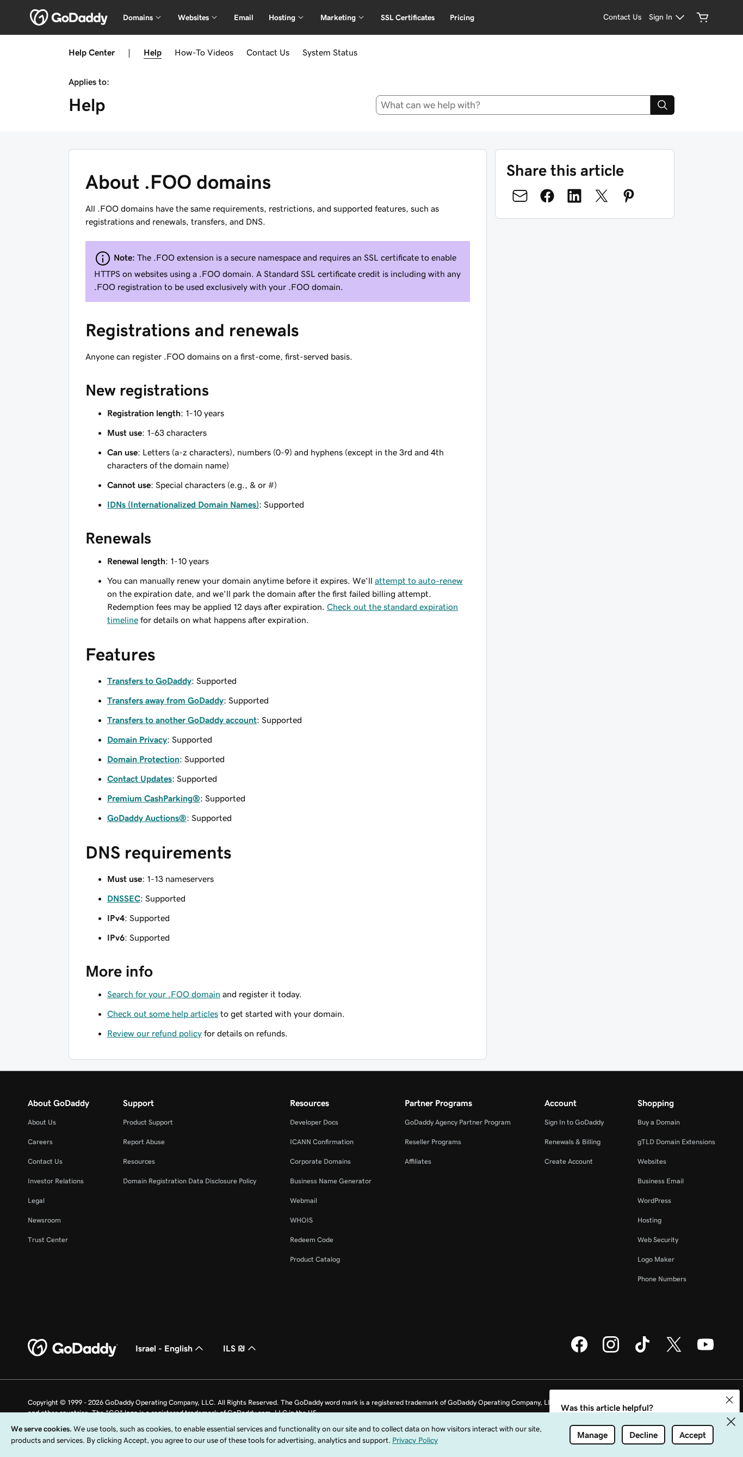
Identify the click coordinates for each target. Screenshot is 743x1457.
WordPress (654, 1200)
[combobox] (513, 105)
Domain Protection (143, 759)
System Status (329, 52)
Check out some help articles (162, 1013)
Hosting (649, 1220)
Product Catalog (315, 1259)
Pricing (462, 17)
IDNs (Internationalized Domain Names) (183, 504)
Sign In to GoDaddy (574, 1122)
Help (153, 52)
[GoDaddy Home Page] (73, 1348)
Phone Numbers (661, 1278)
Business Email (660, 1180)
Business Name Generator (330, 1180)
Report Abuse (144, 1141)
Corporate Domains (320, 1161)
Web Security (657, 1239)
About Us (42, 1122)
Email (243, 17)
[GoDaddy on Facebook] (579, 1351)
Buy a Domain (658, 1122)
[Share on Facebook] (547, 195)
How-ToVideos (204, 52)
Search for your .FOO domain (163, 994)
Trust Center (48, 1239)
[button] (729, 1400)
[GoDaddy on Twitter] (674, 1351)
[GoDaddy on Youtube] (705, 1351)
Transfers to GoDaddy (149, 680)
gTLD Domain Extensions (676, 1141)
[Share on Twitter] (601, 195)
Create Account (568, 1161)
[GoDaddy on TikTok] (642, 1351)
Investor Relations (56, 1180)
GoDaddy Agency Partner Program (458, 1122)
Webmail (303, 1200)
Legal (36, 1200)
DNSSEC (123, 898)
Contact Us (267, 52)
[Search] (662, 105)
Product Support (148, 1122)
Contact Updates (139, 778)
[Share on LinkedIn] (574, 195)
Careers (40, 1141)
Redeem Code (311, 1239)
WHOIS (301, 1220)
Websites (651, 1161)
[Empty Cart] (702, 17)
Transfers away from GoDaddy (165, 700)
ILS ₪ (234, 1348)
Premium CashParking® (153, 798)
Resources (139, 1161)
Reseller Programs (433, 1141)
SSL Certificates (408, 17)
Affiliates (418, 1161)
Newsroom (44, 1220)
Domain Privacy (137, 739)
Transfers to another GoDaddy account (182, 719)
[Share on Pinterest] (628, 195)
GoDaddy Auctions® (147, 817)
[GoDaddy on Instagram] (611, 1351)
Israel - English (164, 1348)
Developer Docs (314, 1122)
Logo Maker (655, 1259)
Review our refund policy (154, 1033)
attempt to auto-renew (419, 580)
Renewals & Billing (572, 1141)
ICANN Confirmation (322, 1141)
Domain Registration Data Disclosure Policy (189, 1180)
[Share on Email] (520, 195)
